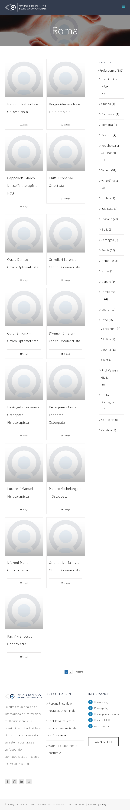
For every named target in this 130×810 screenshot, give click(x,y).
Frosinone (109, 329)
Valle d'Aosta (109, 181)
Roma (107, 349)
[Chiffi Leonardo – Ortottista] (66, 152)
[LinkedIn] (21, 781)
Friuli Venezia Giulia (109, 373)
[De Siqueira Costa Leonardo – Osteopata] (66, 381)
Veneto (105, 170)
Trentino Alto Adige (109, 82)
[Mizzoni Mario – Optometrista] (24, 537)
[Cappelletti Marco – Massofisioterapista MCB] (24, 152)
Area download (102, 726)
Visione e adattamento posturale (62, 749)
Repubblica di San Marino (110, 149)
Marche (106, 281)
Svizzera (106, 135)
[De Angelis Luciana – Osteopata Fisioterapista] (24, 381)
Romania (107, 125)
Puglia (105, 250)
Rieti (105, 360)
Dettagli (25, 125)
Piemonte (107, 261)
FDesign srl (105, 804)
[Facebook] (7, 781)
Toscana (106, 219)
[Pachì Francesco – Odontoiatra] (24, 610)
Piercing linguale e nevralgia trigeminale (61, 707)
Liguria (105, 309)
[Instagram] (14, 781)
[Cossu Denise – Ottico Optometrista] (24, 233)
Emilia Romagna (107, 398)
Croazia (106, 104)
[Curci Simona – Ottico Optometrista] (24, 307)
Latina (107, 339)
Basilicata (107, 208)
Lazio (104, 320)
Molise (105, 271)
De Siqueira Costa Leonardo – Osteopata (63, 415)
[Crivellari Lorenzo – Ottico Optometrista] (66, 233)
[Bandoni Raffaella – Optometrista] (24, 78)
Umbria (106, 198)
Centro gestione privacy (106, 714)
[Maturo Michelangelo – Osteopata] (66, 463)
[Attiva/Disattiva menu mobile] (123, 6)
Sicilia (104, 229)
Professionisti (107, 70)
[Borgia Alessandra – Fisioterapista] (66, 78)
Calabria (106, 430)
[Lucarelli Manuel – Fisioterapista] (24, 463)
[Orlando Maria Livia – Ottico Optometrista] (66, 537)
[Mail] (29, 781)
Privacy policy (101, 708)
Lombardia (108, 292)
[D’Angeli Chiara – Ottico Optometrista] (66, 307)
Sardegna (107, 240)
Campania (107, 420)
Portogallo (108, 114)
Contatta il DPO (102, 720)
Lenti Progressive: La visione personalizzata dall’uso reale (62, 728)
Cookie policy (101, 701)
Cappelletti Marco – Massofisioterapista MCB (22, 185)
